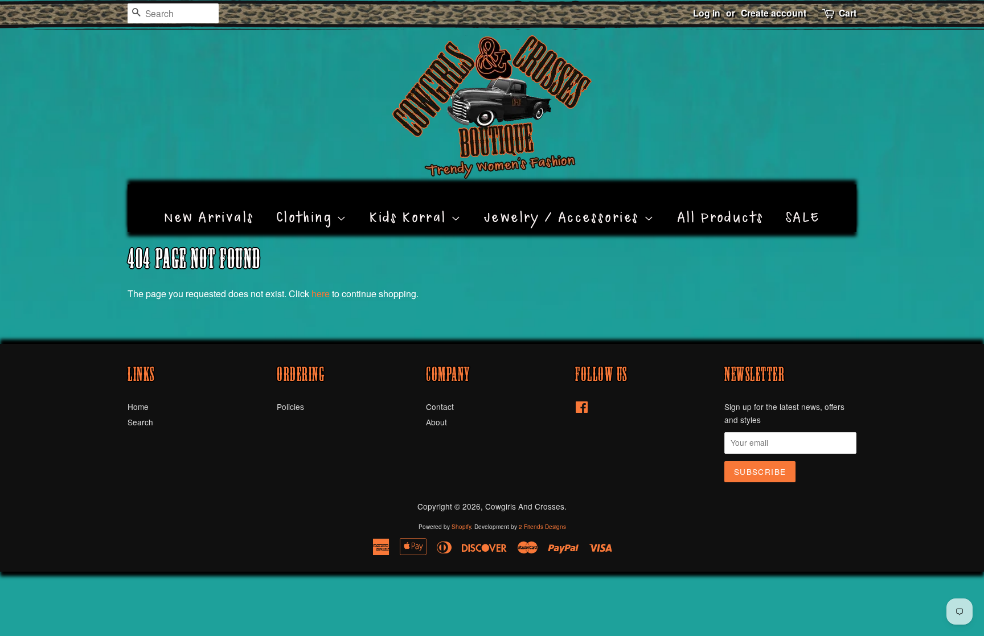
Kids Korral (410, 204)
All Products (720, 204)
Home (138, 406)
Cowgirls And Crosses (524, 506)
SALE (803, 204)
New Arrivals (209, 204)
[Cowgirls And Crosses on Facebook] (581, 409)
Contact (440, 406)
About (436, 422)
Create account (773, 12)
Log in (706, 12)
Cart (847, 12)
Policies (290, 406)
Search (140, 422)
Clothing (306, 204)
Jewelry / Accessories (564, 204)
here (320, 293)
